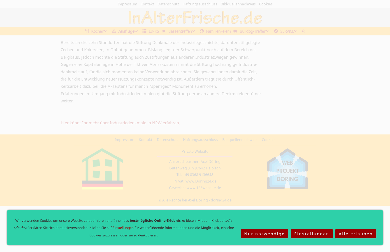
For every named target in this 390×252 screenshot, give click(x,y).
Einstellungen (311, 233)
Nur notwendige (264, 233)
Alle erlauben (356, 233)
